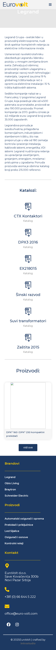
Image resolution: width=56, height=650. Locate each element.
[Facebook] (8, 624)
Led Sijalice (12, 531)
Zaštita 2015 (28, 347)
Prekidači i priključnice (19, 524)
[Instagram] (17, 624)
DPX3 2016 (28, 242)
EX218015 (28, 268)
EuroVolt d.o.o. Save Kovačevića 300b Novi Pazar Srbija (22, 576)
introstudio (28, 643)
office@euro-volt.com (21, 613)
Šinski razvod (28, 294)
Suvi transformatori (28, 321)
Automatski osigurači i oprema (24, 518)
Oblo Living (12, 483)
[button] (50, 4)
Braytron (10, 489)
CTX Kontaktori (28, 216)
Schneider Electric (16, 495)
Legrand (10, 477)
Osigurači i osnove (16, 537)
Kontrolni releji (14, 543)
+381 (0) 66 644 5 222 (20, 597)
